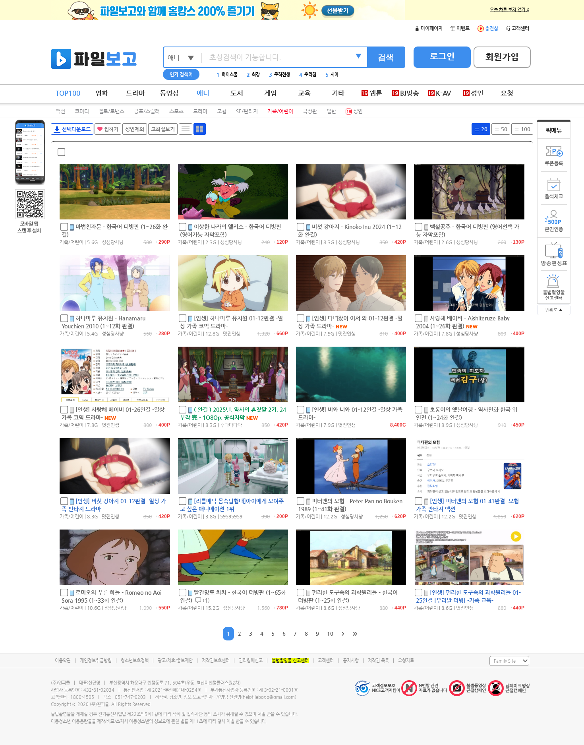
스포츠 (176, 111)
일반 (331, 111)
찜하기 (110, 129)
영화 (101, 93)
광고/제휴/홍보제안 (175, 660)
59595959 (231, 516)
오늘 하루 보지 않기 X (509, 9)
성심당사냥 (113, 242)
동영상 (169, 93)
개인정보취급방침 (96, 660)
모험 (221, 111)
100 (524, 129)
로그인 (442, 56)
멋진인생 (231, 333)
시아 (331, 75)
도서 (236, 93)
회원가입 (502, 57)
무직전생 (279, 75)
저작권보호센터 (216, 660)
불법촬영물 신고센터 (290, 660)
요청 (507, 93)
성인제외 (134, 129)
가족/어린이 (280, 111)
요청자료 (406, 660)
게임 (270, 93)
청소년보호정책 (135, 660)
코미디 (82, 111)
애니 (203, 93)
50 (503, 129)
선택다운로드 (75, 129)
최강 (253, 75)
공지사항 (351, 660)
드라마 (135, 93)
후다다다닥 (231, 425)
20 (483, 129)
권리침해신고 (251, 660)
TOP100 (68, 93)
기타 (338, 93)
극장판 (310, 111)
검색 (386, 57)
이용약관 (63, 660)
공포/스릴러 (147, 111)
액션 (60, 111)
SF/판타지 (247, 111)
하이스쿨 (227, 75)
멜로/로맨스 (111, 111)
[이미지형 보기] (199, 129)
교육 (304, 93)
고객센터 (326, 660)
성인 (354, 111)
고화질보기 (163, 129)
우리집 (307, 75)
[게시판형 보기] (185, 129)
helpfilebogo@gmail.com (269, 697)
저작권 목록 (378, 660)
